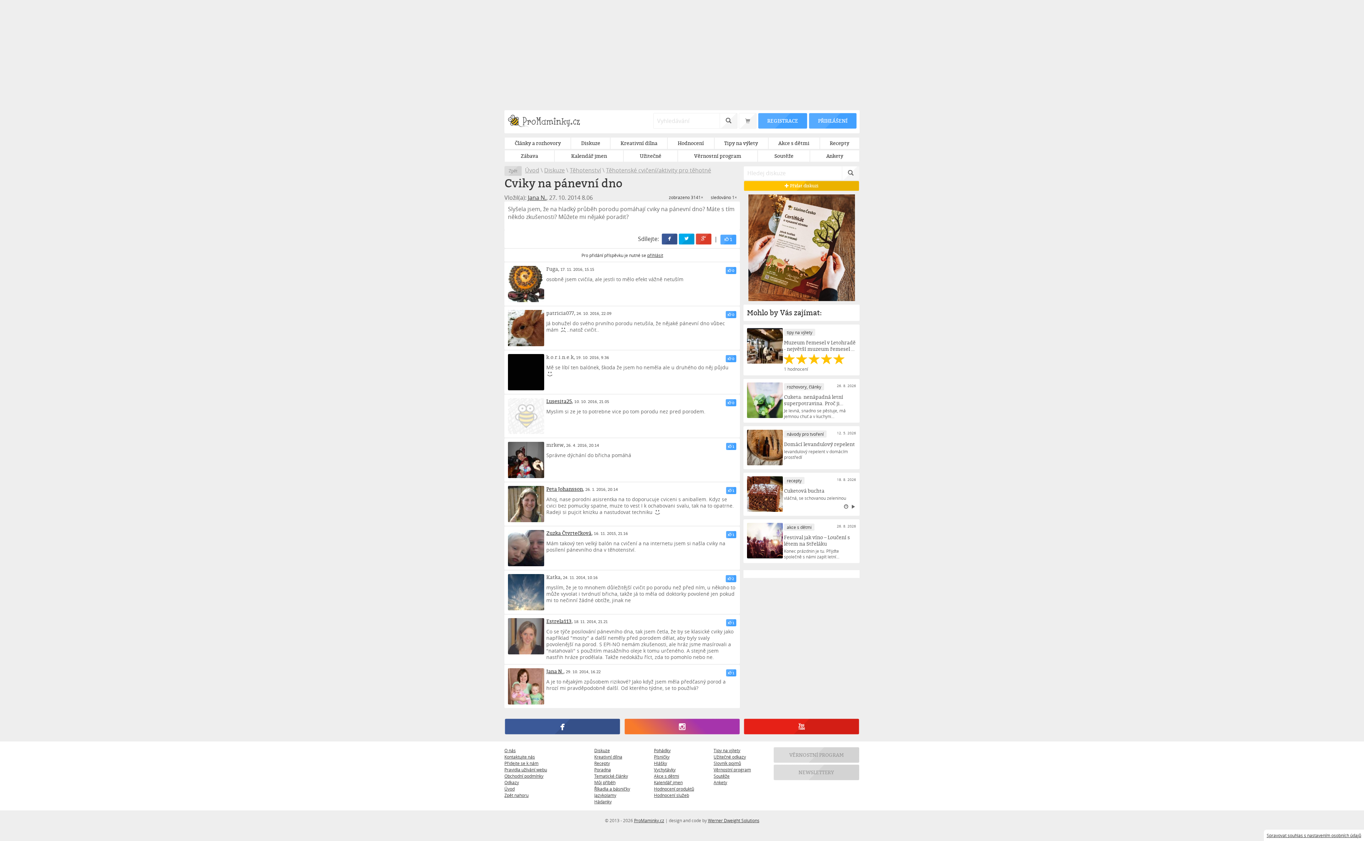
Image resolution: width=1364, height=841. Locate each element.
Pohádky (662, 750)
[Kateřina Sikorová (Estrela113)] (526, 636)
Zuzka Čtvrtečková (568, 533)
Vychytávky (665, 769)
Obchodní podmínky (523, 776)
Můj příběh (605, 782)
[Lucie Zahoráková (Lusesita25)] (526, 416)
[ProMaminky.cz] (547, 121)
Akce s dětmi (666, 776)
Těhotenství (585, 170)
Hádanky (603, 801)
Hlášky (660, 763)
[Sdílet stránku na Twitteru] (687, 239)
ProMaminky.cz (649, 820)
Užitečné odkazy (730, 757)
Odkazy (511, 782)
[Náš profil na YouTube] (801, 726)
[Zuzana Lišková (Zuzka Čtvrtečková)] (526, 548)
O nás (510, 750)
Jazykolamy (605, 795)
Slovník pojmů (727, 763)
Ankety (720, 782)
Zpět (513, 171)
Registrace (782, 120)
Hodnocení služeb (671, 795)
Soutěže (722, 776)
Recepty (602, 763)
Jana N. (537, 198)
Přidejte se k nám (521, 763)
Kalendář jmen (668, 782)
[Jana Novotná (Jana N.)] (526, 686)
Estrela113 (559, 621)
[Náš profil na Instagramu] (681, 726)
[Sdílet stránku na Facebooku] (670, 239)
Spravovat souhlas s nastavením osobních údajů (1314, 835)
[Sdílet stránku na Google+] (704, 239)
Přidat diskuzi (803, 186)
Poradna (602, 769)
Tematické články (611, 776)
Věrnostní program (732, 769)
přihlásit (655, 255)
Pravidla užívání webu (525, 769)
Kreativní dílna (608, 757)
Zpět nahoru (516, 795)
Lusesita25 (559, 401)
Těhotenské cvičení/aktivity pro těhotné (658, 170)
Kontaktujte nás (519, 757)
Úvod (532, 170)
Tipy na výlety (727, 750)
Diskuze (554, 170)
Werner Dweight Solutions (733, 820)
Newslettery (816, 772)
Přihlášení (832, 120)
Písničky (662, 757)
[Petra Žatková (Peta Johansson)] (526, 504)
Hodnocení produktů (674, 789)
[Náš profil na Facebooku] (562, 726)
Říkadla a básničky (612, 789)
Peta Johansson (564, 489)
